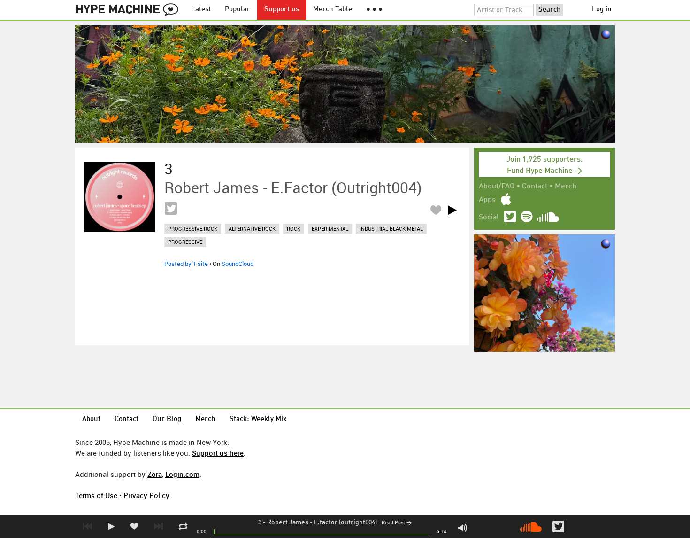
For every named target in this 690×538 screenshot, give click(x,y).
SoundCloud (237, 263)
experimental (330, 228)
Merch (565, 186)
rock (293, 228)
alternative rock (252, 228)
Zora (154, 474)
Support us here (218, 453)
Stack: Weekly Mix (258, 419)
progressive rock (192, 228)
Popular (237, 9)
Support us (281, 9)
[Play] (452, 210)
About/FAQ (496, 186)
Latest (201, 9)
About (91, 419)
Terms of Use (96, 495)
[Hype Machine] (129, 10)
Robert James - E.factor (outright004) (322, 522)
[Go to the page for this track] (119, 197)
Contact (534, 186)
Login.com (182, 474)
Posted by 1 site (186, 263)
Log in (602, 9)
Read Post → (397, 523)
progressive (185, 241)
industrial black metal (391, 228)
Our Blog (167, 419)
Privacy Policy (146, 495)
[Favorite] (435, 210)
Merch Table (332, 9)
